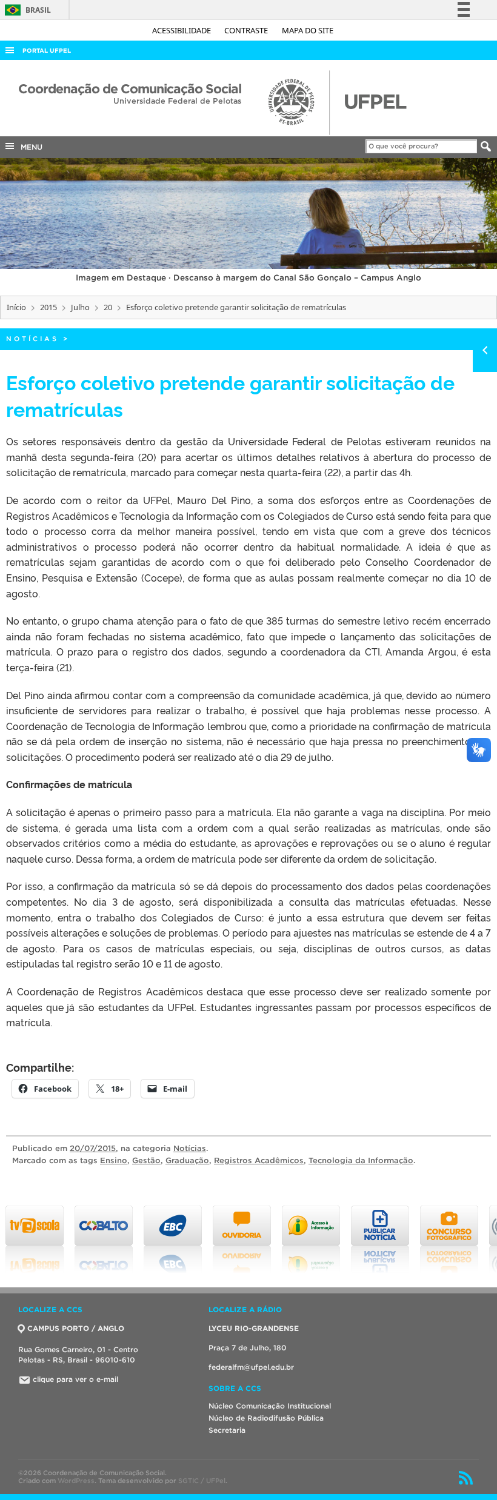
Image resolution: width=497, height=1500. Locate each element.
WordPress (76, 1480)
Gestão (146, 1160)
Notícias (32, 338)
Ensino (113, 1160)
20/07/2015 (93, 1148)
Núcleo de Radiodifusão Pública (266, 1418)
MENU (29, 147)
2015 (48, 307)
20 (108, 307)
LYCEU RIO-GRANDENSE (253, 1328)
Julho (80, 307)
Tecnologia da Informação (361, 1160)
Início (16, 307)
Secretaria (226, 1430)
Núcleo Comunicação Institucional (269, 1406)
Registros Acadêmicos (259, 1160)
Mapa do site (307, 30)
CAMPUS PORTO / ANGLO (75, 1328)
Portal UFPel (46, 50)
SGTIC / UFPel (201, 1480)
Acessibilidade (182, 30)
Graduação (187, 1160)
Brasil (25, 10)
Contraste (247, 30)
